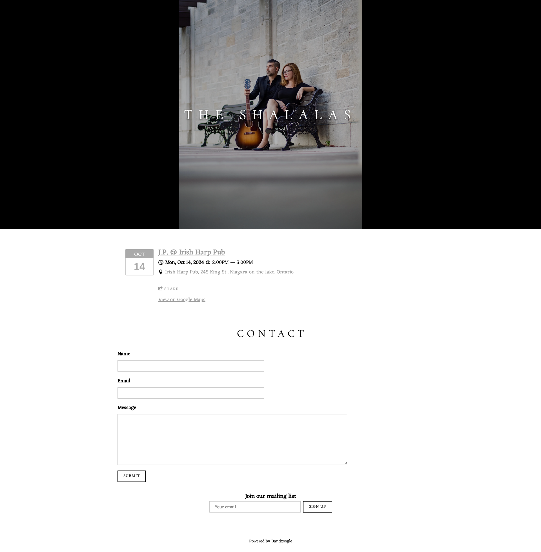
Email (123, 381)
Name (123, 354)
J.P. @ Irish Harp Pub (191, 252)
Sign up (317, 506)
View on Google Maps (181, 299)
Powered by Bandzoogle (270, 541)
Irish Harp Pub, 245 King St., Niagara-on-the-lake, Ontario (229, 272)
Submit (131, 476)
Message (126, 408)
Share (171, 289)
